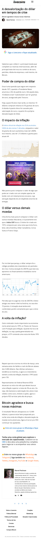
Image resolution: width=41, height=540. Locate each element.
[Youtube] (21, 495)
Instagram (13, 460)
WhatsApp (29, 454)
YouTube (21, 460)
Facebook (30, 457)
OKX (3, 442)
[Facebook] (15, 503)
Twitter (5, 460)
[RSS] (22, 503)
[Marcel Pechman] (4, 19)
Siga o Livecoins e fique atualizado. (22, 52)
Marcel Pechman (10, 20)
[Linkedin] (15, 495)
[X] (18, 495)
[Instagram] (18, 503)
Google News (33, 460)
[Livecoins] (19, 1)
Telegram (6, 457)
